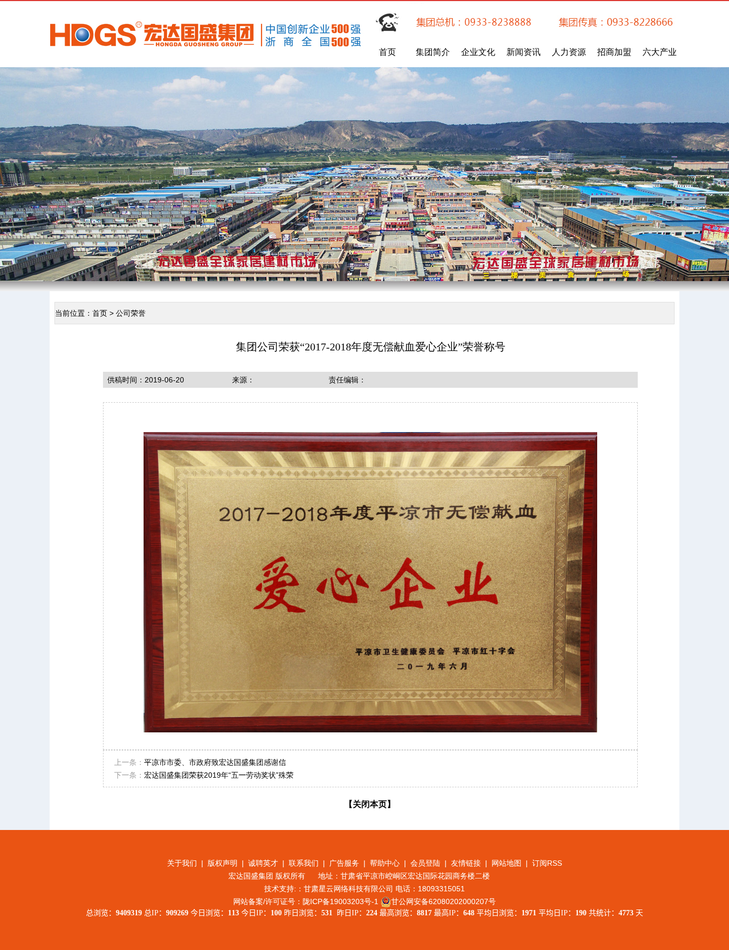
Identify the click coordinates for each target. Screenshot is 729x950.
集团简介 (433, 52)
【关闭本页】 (369, 804)
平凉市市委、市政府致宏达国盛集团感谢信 (215, 762)
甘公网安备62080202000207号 (443, 901)
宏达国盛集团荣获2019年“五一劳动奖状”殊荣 (219, 775)
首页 (387, 52)
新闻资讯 (523, 52)
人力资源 (569, 52)
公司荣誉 (131, 313)
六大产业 (660, 52)
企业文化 (478, 52)
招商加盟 (614, 52)
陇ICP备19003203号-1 (340, 901)
